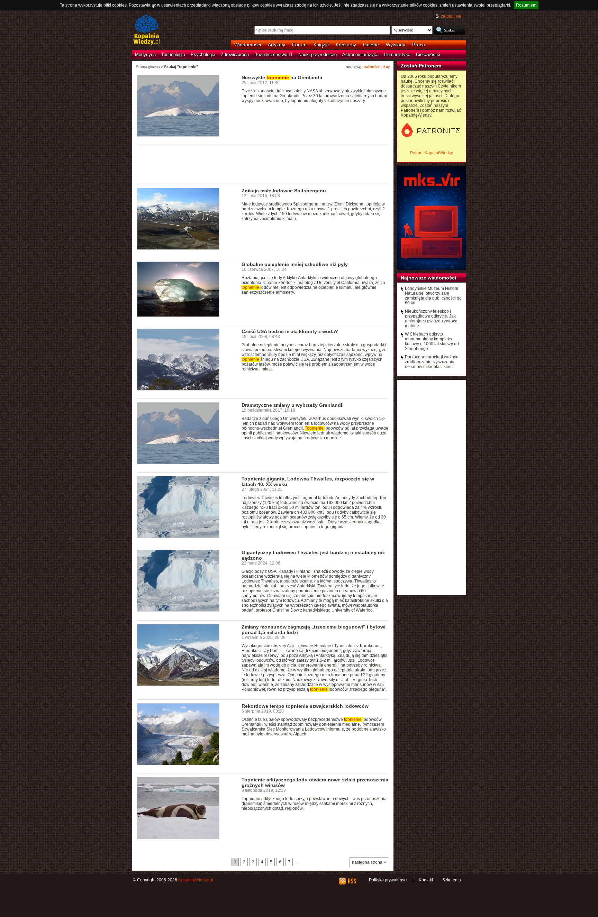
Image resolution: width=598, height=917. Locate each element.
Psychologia (203, 54)
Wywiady (395, 44)
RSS (352, 881)
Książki (321, 44)
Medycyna (145, 54)
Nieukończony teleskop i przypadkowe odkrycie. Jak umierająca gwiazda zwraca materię (431, 318)
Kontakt (426, 880)
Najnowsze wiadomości (428, 278)
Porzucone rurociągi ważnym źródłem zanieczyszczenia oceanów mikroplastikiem (432, 362)
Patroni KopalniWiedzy (431, 152)
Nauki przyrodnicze (317, 54)
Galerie (371, 44)
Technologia (173, 54)
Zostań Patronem (421, 65)
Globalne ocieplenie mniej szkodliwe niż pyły (295, 264)
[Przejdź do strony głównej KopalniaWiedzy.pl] (146, 30)
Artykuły (276, 44)
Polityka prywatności (388, 880)
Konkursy (346, 44)
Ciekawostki (428, 54)
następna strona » (369, 862)
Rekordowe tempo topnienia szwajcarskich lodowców (305, 706)
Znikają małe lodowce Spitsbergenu (284, 190)
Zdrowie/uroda (235, 54)
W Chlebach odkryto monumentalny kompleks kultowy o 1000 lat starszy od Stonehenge (432, 341)
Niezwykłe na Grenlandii (282, 77)
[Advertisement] (263, 164)
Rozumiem (526, 5)
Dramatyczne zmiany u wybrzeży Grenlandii (293, 405)
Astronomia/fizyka (360, 54)
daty (386, 67)
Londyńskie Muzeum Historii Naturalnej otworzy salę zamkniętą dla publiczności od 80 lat (433, 295)
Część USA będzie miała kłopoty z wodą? (290, 331)
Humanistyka (397, 54)
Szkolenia (451, 880)
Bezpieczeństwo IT (273, 54)
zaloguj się (451, 16)
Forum (299, 44)
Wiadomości (247, 44)
